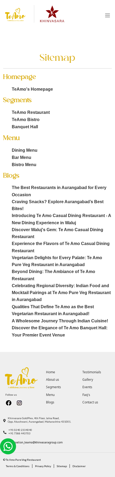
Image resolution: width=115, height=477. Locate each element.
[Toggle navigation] (107, 16)
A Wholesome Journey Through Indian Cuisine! (60, 321)
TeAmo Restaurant (31, 112)
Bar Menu (21, 157)
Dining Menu (24, 150)
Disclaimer (79, 466)
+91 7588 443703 (19, 433)
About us (52, 379)
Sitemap (62, 466)
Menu (50, 394)
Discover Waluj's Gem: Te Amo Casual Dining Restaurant (57, 233)
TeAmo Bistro (26, 119)
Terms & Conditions (17, 466)
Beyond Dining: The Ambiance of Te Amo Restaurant (53, 275)
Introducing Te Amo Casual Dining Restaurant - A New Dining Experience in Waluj (61, 219)
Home (50, 372)
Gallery (87, 379)
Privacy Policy (43, 466)
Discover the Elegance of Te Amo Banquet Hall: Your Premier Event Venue (60, 331)
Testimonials (91, 372)
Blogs (50, 402)
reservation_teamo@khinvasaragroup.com (36, 442)
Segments (53, 387)
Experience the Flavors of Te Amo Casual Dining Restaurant (61, 247)
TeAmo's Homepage (32, 89)
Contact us (90, 402)
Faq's (86, 394)
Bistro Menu (24, 164)
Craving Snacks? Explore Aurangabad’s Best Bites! (57, 205)
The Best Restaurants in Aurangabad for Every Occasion (59, 191)
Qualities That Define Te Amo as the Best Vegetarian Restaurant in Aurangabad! (53, 310)
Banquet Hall (25, 127)
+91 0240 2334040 (20, 429)
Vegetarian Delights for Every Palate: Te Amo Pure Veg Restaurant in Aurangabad (57, 261)
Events (87, 387)
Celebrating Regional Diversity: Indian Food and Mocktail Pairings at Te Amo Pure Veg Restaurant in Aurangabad (61, 292)
